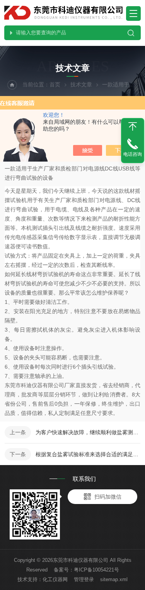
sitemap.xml (114, 579)
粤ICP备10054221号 (96, 570)
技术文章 (81, 84)
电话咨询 (132, 154)
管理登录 (84, 579)
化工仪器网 (55, 579)
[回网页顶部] (132, 126)
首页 (54, 84)
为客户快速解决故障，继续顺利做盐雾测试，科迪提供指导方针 (88, 432)
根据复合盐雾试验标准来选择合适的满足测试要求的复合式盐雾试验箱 (88, 454)
